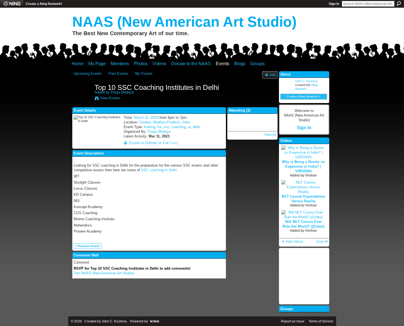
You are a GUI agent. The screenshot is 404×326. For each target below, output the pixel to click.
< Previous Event (87, 246)
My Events (144, 73)
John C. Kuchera (306, 81)
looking (149, 127)
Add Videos (294, 242)
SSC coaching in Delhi (159, 170)
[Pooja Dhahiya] (82, 99)
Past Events (118, 73)
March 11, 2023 (146, 117)
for (159, 127)
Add (273, 75)
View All (270, 135)
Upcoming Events (88, 73)
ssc (166, 127)
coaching (178, 127)
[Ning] (11, 4)
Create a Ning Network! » (303, 96)
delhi (196, 127)
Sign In (334, 4)
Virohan (311, 175)
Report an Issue (293, 321)
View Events (110, 98)
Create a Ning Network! (44, 4)
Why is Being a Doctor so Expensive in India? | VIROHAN (303, 166)
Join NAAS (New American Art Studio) (104, 273)
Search (399, 3)
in (189, 127)
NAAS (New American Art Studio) (184, 22)
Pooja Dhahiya (122, 92)
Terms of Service (321, 321)
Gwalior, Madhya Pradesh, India (164, 122)
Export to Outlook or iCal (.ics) (153, 143)
